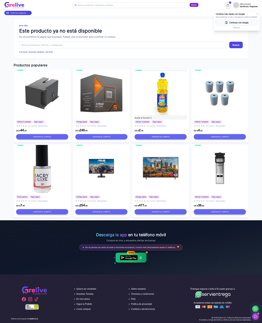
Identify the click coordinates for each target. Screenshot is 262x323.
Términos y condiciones (142, 294)
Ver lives (49, 52)
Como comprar (83, 309)
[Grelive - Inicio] (14, 5)
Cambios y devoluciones (143, 309)
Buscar (194, 5)
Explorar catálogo (36, 52)
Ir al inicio (23, 52)
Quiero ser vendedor (86, 289)
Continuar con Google (238, 22)
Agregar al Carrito (42, 137)
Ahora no (236, 28)
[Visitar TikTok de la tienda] (36, 299)
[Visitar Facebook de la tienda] (24, 299)
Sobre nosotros (138, 289)
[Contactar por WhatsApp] (255, 309)
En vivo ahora (83, 299)
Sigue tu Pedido (84, 304)
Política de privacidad (141, 304)
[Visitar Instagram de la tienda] (30, 299)
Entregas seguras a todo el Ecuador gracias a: (212, 289)
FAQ (133, 299)
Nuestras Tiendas (84, 294)
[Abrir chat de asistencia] (255, 316)
